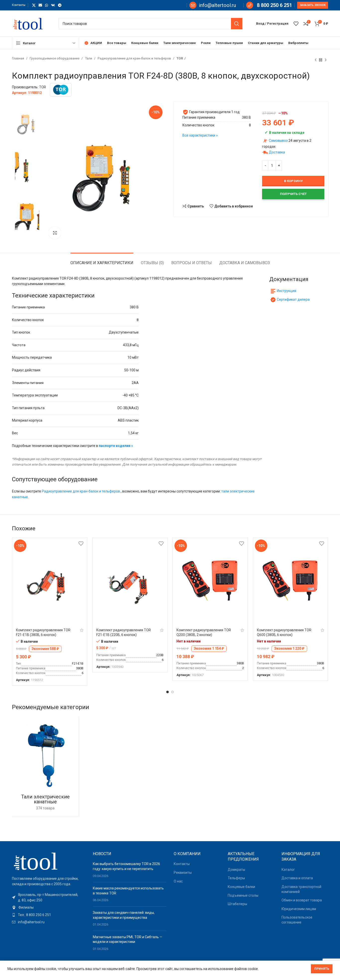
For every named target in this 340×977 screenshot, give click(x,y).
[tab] (101, 260)
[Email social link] (40, 5)
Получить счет (293, 194)
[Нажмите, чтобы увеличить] (55, 233)
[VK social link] (53, 5)
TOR (179, 58)
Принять (321, 969)
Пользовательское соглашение (297, 919)
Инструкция (286, 291)
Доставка (277, 152)
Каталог (288, 870)
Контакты (182, 864)
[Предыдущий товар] (315, 59)
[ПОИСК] (236, 23)
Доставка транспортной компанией (301, 889)
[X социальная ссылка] (34, 5)
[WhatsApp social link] (47, 5)
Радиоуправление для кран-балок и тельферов (135, 58)
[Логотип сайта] (30, 23)
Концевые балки (241, 887)
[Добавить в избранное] (81, 543)
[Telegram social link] (60, 5)
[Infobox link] (212, 5)
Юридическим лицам (299, 909)
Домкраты (236, 870)
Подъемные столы (243, 895)
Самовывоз (278, 141)
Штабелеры (237, 904)
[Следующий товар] (325, 59)
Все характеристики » (200, 135)
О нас (178, 881)
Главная (18, 58)
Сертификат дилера (293, 299)
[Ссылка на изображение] (39, 861)
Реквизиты (183, 873)
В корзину (293, 181)
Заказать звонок (313, 5)
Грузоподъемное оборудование (55, 58)
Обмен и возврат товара (302, 900)
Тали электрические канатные (45, 799)
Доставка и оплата (297, 878)
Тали (89, 58)
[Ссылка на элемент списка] (48, 907)
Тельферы (236, 878)
